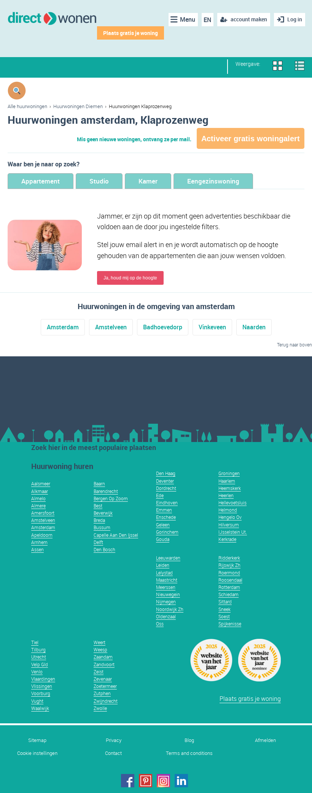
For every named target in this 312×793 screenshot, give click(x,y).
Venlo (37, 672)
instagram (163, 780)
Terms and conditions (189, 753)
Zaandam (103, 657)
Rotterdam (229, 587)
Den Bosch (104, 549)
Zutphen (102, 693)
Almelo (38, 498)
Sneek (224, 609)
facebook (127, 780)
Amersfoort (42, 513)
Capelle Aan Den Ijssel (116, 535)
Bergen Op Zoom (111, 498)
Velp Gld (39, 664)
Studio (99, 181)
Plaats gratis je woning (130, 33)
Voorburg (40, 693)
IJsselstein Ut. (232, 532)
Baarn (99, 483)
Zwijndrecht (106, 701)
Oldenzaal (166, 616)
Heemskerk (229, 488)
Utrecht (38, 657)
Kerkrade (227, 539)
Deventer (165, 481)
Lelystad (164, 573)
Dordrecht (166, 488)
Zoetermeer (105, 686)
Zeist (98, 672)
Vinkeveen (212, 327)
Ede (160, 495)
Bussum (102, 527)
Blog (189, 740)
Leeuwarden (168, 558)
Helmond (227, 510)
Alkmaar (39, 491)
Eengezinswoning (213, 181)
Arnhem (39, 542)
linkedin (181, 780)
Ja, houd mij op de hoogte (130, 278)
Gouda (162, 539)
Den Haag (165, 473)
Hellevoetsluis (232, 502)
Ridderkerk (229, 558)
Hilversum (228, 525)
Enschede (166, 517)
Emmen (164, 510)
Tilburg (38, 649)
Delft (98, 542)
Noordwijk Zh (169, 609)
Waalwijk (40, 708)
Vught (37, 701)
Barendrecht (106, 491)
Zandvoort (104, 664)
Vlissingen (41, 686)
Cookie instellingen (37, 753)
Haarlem (226, 481)
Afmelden (265, 740)
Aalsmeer (40, 483)
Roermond (229, 573)
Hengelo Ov (230, 517)
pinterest (145, 780)
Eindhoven (167, 502)
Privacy (113, 740)
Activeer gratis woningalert (250, 138)
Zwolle (100, 708)
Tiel (34, 642)
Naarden (254, 327)
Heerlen (226, 495)
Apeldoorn (42, 535)
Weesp (100, 649)
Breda (99, 520)
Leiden (162, 565)
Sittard (225, 601)
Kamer (148, 181)
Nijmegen (166, 601)
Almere (38, 506)
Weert (99, 642)
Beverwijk (103, 513)
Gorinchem (167, 532)
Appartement (40, 181)
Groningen (229, 473)
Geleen (163, 525)
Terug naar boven (294, 344)
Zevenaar (103, 679)
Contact (113, 753)
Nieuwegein (168, 594)
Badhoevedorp (162, 327)
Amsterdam (63, 327)
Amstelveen (111, 327)
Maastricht (166, 580)
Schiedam (228, 594)
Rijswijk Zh (229, 565)
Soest (224, 616)
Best (98, 506)
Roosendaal (230, 580)
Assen (37, 549)
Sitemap (37, 740)
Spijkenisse (229, 624)
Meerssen (165, 587)
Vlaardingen (43, 679)
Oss (160, 624)
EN (207, 20)
